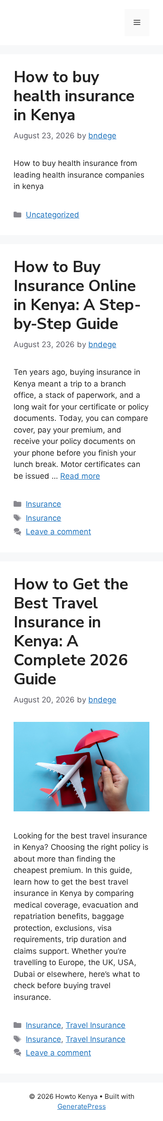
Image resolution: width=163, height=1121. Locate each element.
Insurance (43, 504)
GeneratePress (82, 1106)
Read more (80, 475)
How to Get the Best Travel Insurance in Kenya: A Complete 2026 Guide (71, 632)
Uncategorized (52, 214)
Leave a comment (58, 531)
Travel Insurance (95, 1025)
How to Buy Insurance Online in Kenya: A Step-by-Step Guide (77, 295)
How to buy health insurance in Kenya (74, 96)
